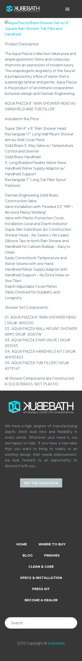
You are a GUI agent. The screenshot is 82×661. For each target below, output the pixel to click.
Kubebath (56, 643)
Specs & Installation (41, 578)
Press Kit (41, 589)
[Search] (71, 623)
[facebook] (47, 517)
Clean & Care (41, 567)
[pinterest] (58, 517)
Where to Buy (52, 544)
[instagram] (35, 517)
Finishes (52, 555)
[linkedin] (23, 517)
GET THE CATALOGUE (41, 483)
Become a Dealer (41, 600)
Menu (67, 9)
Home (21, 544)
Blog (28, 555)
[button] (74, 9)
